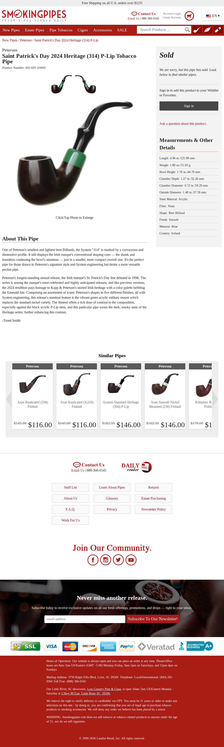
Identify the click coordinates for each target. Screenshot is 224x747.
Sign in (189, 106)
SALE (122, 30)
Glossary (112, 498)
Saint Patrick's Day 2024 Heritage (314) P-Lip (66, 40)
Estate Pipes (34, 30)
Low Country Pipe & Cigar (104, 689)
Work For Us (70, 520)
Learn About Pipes (112, 487)
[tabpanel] (32, 396)
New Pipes (11, 30)
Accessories (102, 30)
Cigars (83, 30)
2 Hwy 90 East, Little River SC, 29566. (86, 693)
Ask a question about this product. (182, 123)
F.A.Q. (70, 509)
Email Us (133, 18)
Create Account (172, 17)
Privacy (112, 509)
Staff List (70, 487)
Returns (153, 487)
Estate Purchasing (153, 498)
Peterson (26, 40)
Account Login (172, 13)
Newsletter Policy (153, 509)
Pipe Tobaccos (60, 30)
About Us (70, 498)
